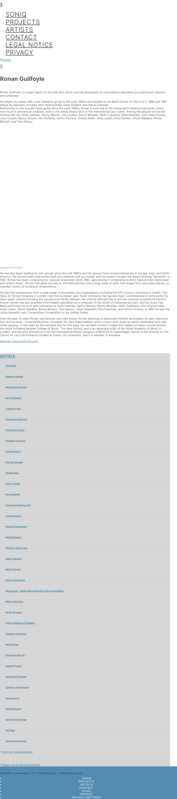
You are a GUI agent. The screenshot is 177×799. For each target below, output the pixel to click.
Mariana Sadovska (16, 548)
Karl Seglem (13, 494)
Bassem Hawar (14, 376)
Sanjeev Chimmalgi (17, 687)
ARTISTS (19, 29)
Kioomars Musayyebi (18, 505)
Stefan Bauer (13, 708)
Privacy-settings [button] (86, 797)
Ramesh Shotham (16, 633)
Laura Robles (13, 516)
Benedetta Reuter (16, 387)
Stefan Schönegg (16, 719)
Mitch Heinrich (14, 601)
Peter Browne (14, 612)
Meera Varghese (15, 580)
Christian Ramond (16, 419)
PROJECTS (23, 22)
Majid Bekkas (13, 537)
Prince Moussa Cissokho (20, 623)
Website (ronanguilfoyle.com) (19, 341)
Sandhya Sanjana (16, 676)
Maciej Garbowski (16, 526)
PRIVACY (19, 52)
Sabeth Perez (14, 666)
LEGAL (86, 791)
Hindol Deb (12, 473)
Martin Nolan (13, 569)
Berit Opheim (13, 398)
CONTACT (21, 37)
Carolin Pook (13, 408)
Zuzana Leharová (16, 741)
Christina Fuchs (15, 430)
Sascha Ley (12, 698)
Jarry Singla (13, 483)
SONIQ (16, 14)
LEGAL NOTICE (29, 44)
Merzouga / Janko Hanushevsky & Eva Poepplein (35, 591)
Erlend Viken (13, 451)
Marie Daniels (14, 558)
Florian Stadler (14, 462)
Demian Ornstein (16, 440)
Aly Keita (11, 365)
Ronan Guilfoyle (15, 655)
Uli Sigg (10, 730)
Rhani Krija (12, 644)
